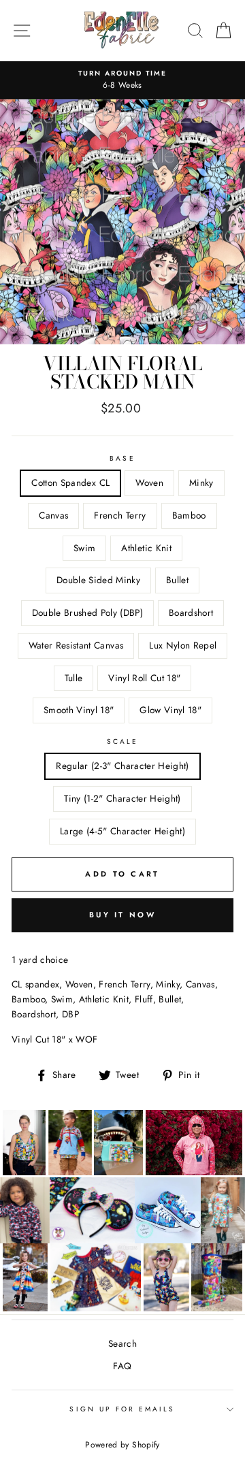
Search (122, 1343)
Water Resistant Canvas (76, 645)
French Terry (120, 515)
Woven (149, 482)
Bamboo (189, 515)
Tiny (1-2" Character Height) (122, 798)
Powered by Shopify (122, 1445)
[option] (122, 80)
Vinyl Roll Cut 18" (144, 678)
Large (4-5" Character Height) (122, 831)
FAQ (122, 1366)
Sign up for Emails (122, 1409)
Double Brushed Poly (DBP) (88, 612)
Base (122, 458)
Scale (122, 741)
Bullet (177, 580)
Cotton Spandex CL (70, 482)
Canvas (53, 515)
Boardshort (191, 612)
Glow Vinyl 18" (170, 710)
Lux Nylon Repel (182, 645)
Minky (201, 482)
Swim (84, 548)
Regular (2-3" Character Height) (122, 765)
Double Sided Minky (98, 580)
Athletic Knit (146, 548)
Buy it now (122, 914)
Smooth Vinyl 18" (79, 710)
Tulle (74, 678)
